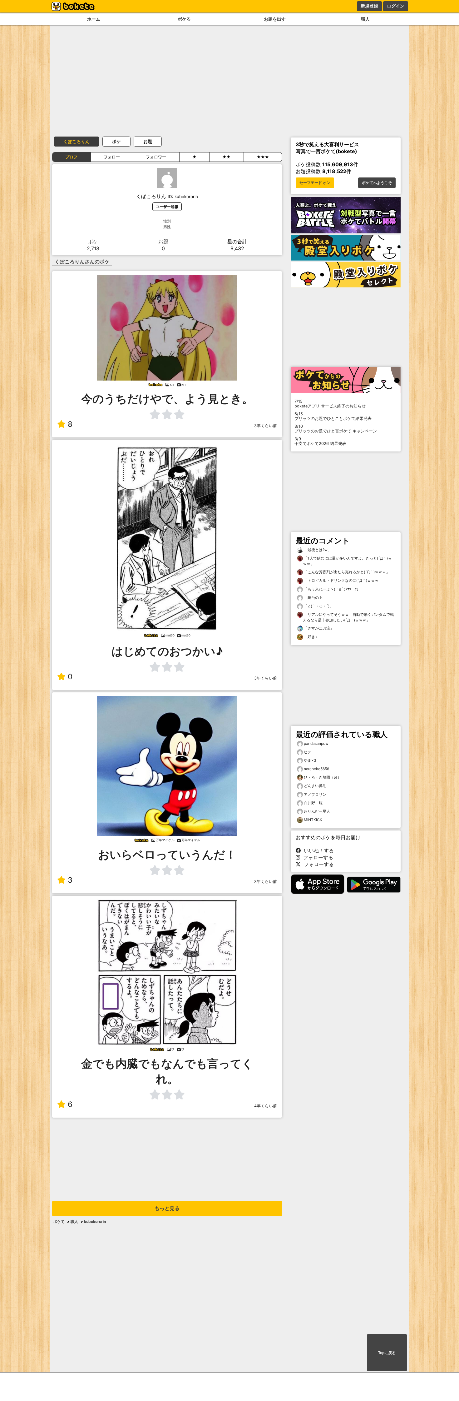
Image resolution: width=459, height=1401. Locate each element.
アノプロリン (315, 794)
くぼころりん (76, 141)
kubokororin (95, 1221)
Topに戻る (387, 1353)
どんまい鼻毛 (315, 785)
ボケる (184, 19)
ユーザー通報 (167, 207)
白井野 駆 (313, 802)
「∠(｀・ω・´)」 (318, 606)
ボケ (116, 141)
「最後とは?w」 (317, 549)
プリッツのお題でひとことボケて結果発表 (333, 416)
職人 (365, 19)
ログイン (395, 5)
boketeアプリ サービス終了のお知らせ (330, 403)
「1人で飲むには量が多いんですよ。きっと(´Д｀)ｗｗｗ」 (347, 561)
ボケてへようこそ (377, 183)
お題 (147, 141)
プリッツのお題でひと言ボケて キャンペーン (335, 428)
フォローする (316, 857)
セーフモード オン (314, 183)
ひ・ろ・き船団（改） (322, 777)
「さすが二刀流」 (318, 628)
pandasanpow (316, 743)
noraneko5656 (316, 768)
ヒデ (307, 752)
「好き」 (311, 636)
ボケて (59, 1221)
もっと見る (167, 1208)
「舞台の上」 (314, 597)
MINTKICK (313, 819)
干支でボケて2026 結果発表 (320, 441)
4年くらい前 (265, 1106)
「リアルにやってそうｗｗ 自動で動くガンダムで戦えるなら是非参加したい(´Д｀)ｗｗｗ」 (348, 617)
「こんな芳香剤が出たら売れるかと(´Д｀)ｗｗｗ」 (346, 572)
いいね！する (317, 850)
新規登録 (369, 5)
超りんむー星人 (317, 811)
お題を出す (275, 19)
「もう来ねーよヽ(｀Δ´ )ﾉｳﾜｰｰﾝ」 (331, 589)
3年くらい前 (265, 425)
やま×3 (310, 760)
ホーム (93, 19)
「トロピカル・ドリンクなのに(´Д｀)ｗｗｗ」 (342, 580)
